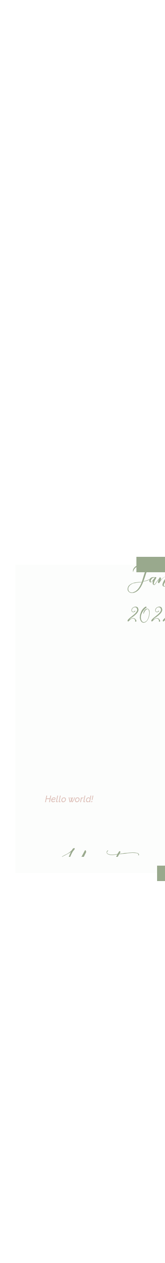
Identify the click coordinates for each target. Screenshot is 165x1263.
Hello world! (69, 799)
